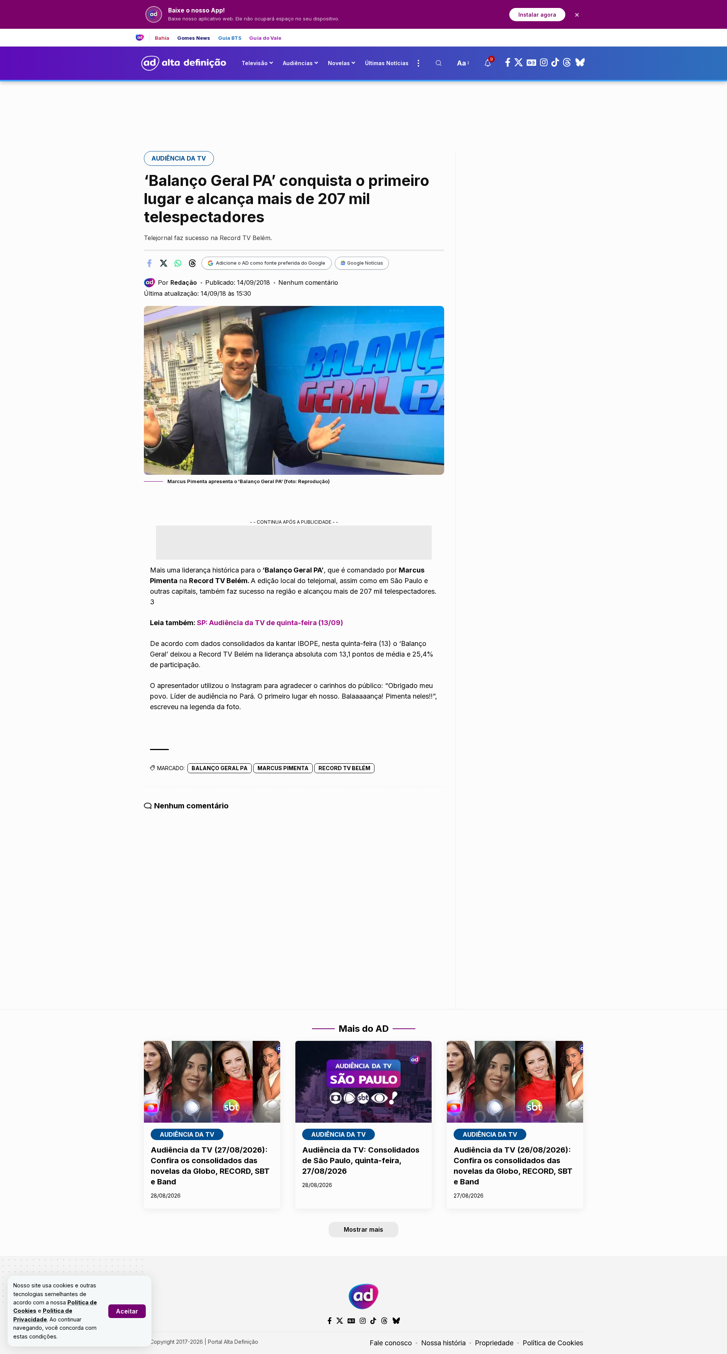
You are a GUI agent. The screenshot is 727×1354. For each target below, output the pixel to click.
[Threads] (567, 62)
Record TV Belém (344, 768)
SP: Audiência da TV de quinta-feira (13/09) (270, 623)
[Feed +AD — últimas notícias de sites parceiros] (143, 37)
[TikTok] (555, 62)
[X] (518, 62)
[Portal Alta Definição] (363, 1296)
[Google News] (531, 62)
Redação (183, 282)
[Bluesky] (580, 62)
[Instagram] (543, 62)
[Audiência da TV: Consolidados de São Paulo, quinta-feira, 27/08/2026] (363, 1082)
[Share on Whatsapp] (178, 263)
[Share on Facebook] (149, 263)
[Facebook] (507, 62)
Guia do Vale (265, 38)
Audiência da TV (178, 158)
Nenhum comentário (308, 282)
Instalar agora (537, 14)
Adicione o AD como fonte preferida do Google (270, 263)
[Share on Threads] (192, 263)
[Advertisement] (363, 107)
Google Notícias (365, 263)
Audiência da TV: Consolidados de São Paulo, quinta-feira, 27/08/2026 (361, 1160)
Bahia (162, 38)
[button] (127, 1311)
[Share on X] (163, 263)
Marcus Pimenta (283, 768)
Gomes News (194, 38)
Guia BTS (230, 38)
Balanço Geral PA (220, 768)
